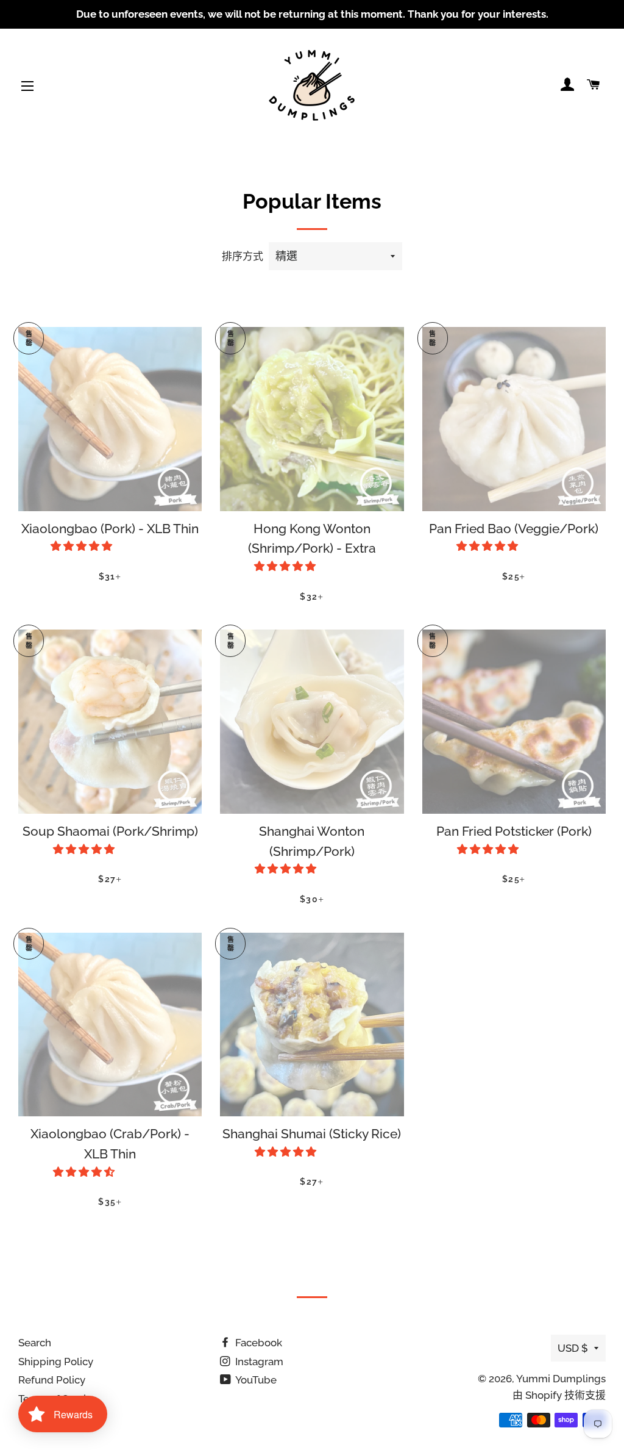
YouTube (255, 1380)
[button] (83, 546)
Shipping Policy (55, 1361)
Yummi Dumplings (561, 1379)
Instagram (258, 1361)
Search (34, 1343)
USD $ (573, 1348)
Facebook (257, 1343)
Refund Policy (51, 1380)
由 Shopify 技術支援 (559, 1395)
